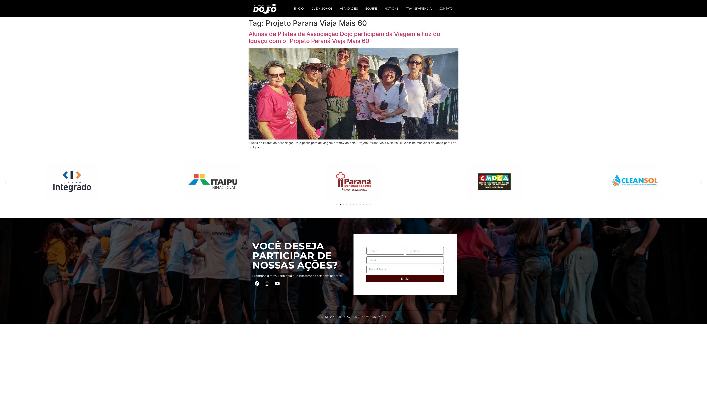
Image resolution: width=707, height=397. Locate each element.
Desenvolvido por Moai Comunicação (353, 317)
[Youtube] (277, 283)
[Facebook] (256, 283)
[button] (6, 182)
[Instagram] (267, 283)
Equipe (371, 8)
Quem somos (322, 8)
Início (299, 8)
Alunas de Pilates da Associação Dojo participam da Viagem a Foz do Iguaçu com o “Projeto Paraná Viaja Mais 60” (344, 37)
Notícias (391, 8)
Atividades (349, 8)
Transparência (419, 8)
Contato (446, 8)
